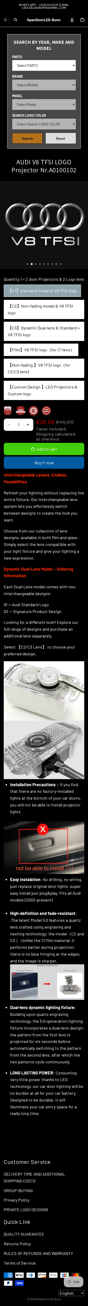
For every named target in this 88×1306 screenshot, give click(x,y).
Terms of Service (20, 1263)
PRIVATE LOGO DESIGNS (26, 1209)
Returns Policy (17, 1243)
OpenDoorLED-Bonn (48, 1299)
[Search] (15, 20)
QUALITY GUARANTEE (24, 1234)
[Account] (72, 20)
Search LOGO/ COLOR (29, 115)
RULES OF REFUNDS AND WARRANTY (38, 1253)
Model (17, 96)
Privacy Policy (16, 1199)
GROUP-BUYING (18, 1190)
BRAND (17, 76)
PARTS (17, 57)
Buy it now (44, 462)
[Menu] (5, 19)
